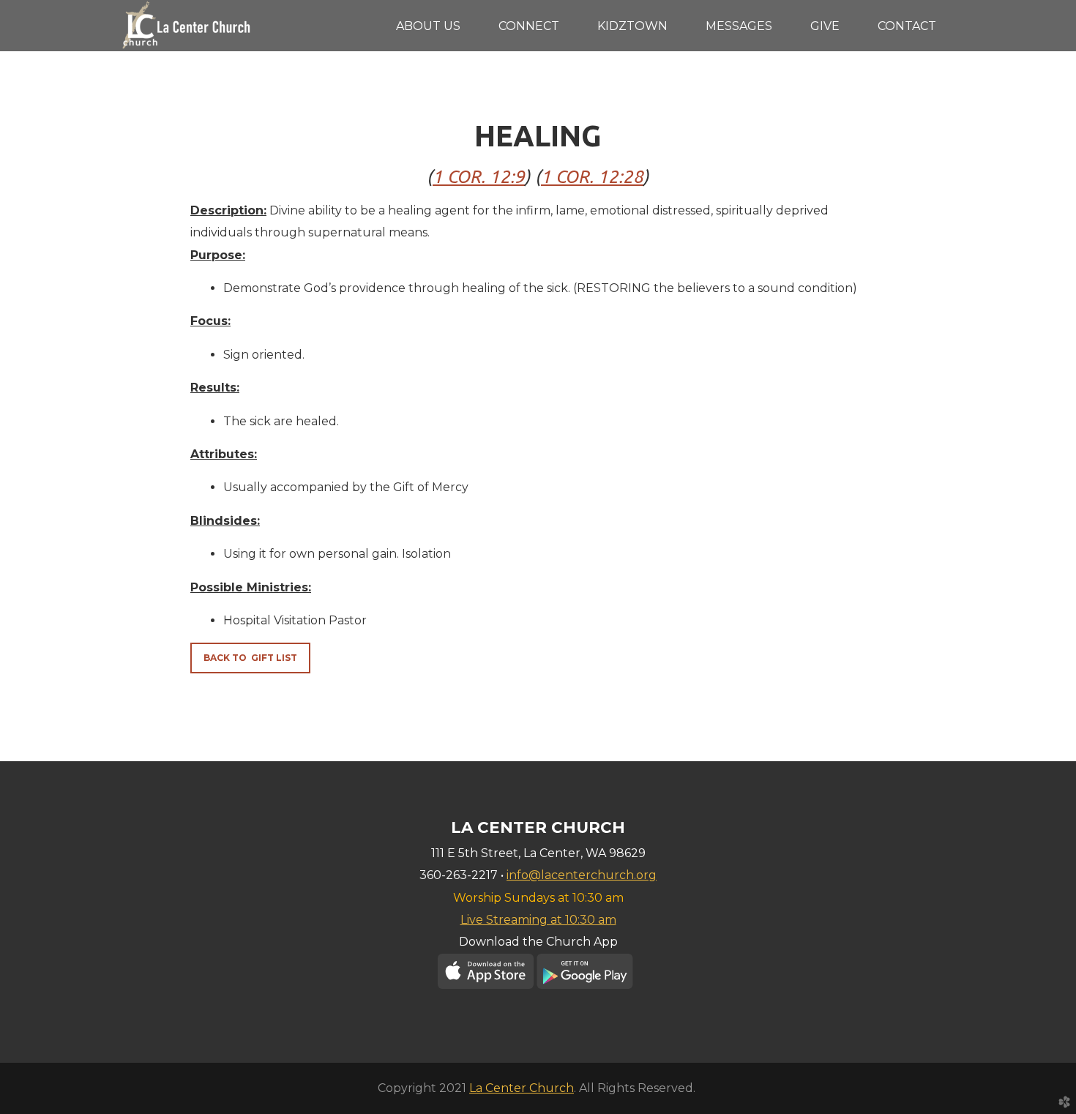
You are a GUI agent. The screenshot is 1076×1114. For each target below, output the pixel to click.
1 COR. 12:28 (592, 177)
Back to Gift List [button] (250, 657)
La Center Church (521, 1088)
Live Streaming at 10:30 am (538, 920)
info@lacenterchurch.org (582, 875)
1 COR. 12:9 (479, 177)
